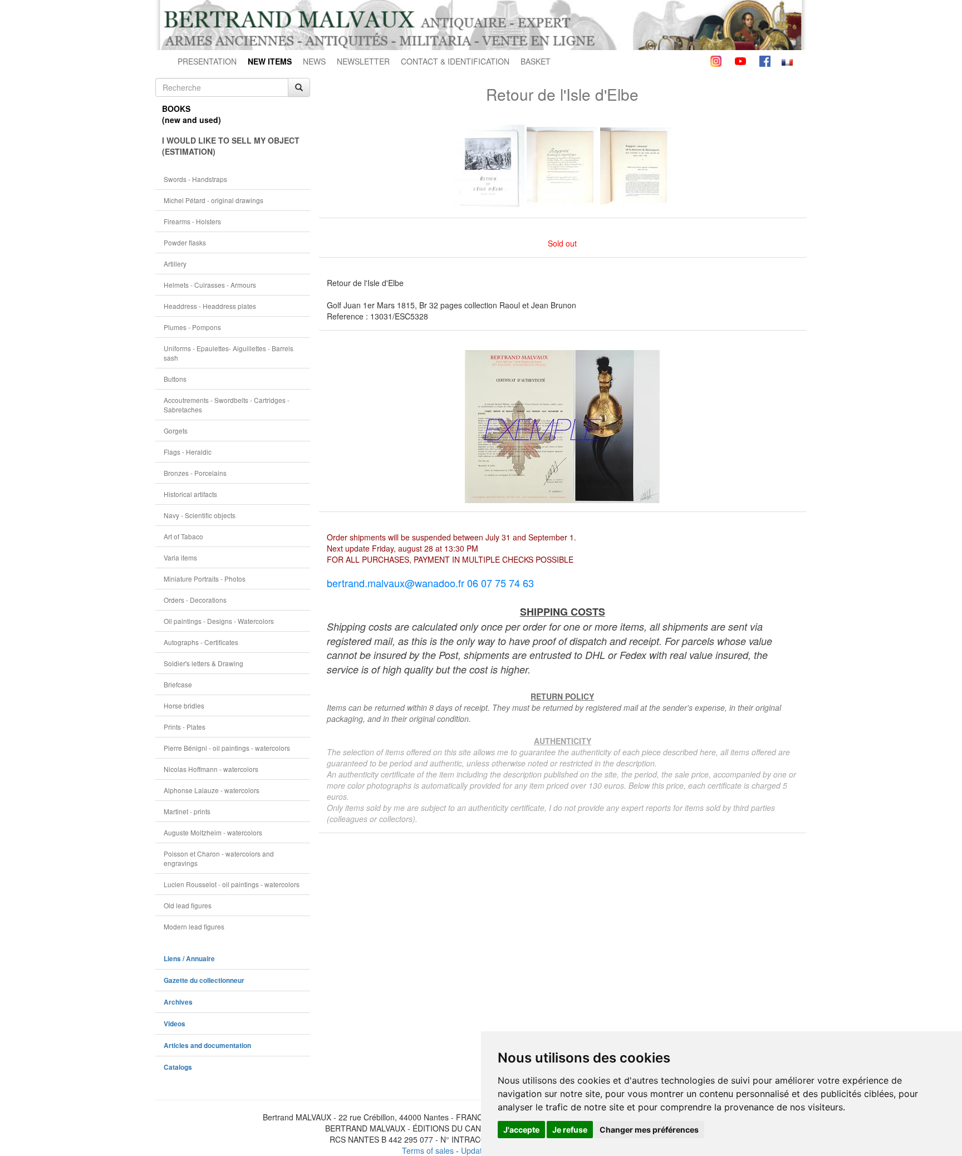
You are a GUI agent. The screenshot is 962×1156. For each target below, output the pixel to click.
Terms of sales (428, 1150)
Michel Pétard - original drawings (213, 200)
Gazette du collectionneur (204, 980)
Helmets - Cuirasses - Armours (210, 284)
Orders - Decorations (195, 599)
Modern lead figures (194, 926)
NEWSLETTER (363, 61)
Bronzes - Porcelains (195, 473)
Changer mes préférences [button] (649, 1129)
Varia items (180, 557)
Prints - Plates (184, 726)
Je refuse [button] (569, 1129)
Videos (174, 1024)
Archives (178, 1002)
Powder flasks (185, 242)
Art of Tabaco (183, 536)
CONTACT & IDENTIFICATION (455, 61)
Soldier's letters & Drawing (203, 663)
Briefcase (178, 684)
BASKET (536, 61)
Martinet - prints (187, 811)
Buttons (175, 378)
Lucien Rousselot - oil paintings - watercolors (232, 884)
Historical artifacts (190, 494)
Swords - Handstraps (195, 179)
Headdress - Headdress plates (210, 306)
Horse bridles (184, 705)
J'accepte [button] (521, 1129)
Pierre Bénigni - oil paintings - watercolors (227, 747)
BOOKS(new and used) (191, 114)
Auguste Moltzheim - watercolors (213, 832)
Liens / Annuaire (189, 958)
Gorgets (176, 430)
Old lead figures (188, 905)
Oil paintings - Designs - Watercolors (219, 621)
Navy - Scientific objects (199, 515)
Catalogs (178, 1067)
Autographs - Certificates (201, 642)
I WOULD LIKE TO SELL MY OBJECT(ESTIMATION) (231, 146)
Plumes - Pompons (192, 327)
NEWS (314, 61)
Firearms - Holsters (192, 221)
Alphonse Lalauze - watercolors (211, 790)
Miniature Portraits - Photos (205, 578)
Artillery (175, 263)
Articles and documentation (207, 1045)
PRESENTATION (207, 61)
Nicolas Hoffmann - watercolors (211, 769)
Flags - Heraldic (188, 451)
